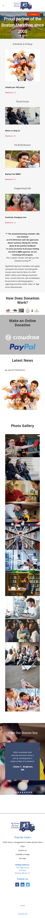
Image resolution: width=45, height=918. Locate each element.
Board (22, 906)
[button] (41, 14)
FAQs (22, 846)
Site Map (22, 858)
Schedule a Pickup (23, 854)
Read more (9, 92)
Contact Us (22, 850)
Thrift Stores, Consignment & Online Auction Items (23, 842)
